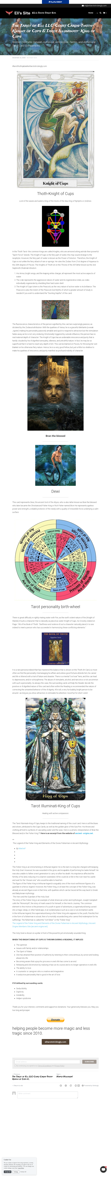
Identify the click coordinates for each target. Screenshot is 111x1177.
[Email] (76, 1085)
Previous (17, 1074)
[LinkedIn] (71, 1085)
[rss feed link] (79, 1085)
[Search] (100, 13)
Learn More (21, 1168)
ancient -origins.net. (84, 833)
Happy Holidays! (65, 1077)
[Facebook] (61, 1085)
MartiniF (22, 848)
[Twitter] (66, 1085)
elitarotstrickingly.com (55, 1042)
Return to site (18, 1085)
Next (58, 1074)
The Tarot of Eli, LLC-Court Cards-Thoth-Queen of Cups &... (32, 1078)
